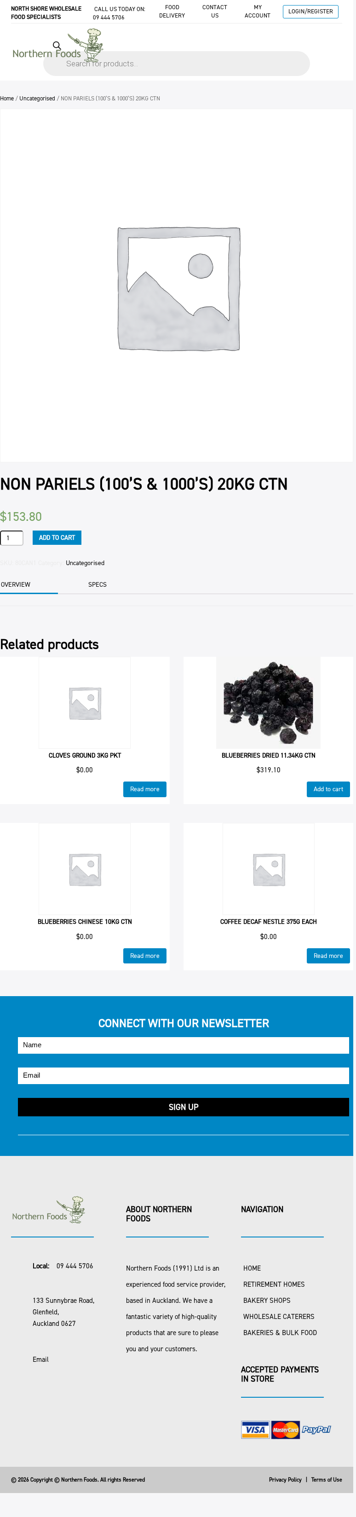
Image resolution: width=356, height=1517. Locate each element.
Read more (145, 789)
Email (41, 1359)
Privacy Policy (285, 1479)
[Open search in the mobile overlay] (177, 54)
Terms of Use (326, 1479)
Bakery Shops (267, 1300)
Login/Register (310, 11)
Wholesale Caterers (279, 1316)
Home (7, 98)
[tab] (109, 585)
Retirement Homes (274, 1284)
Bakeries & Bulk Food (280, 1332)
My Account (257, 11)
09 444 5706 (109, 17)
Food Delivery (172, 11)
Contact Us (214, 11)
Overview (15, 584)
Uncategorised (37, 98)
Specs (97, 584)
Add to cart (57, 537)
